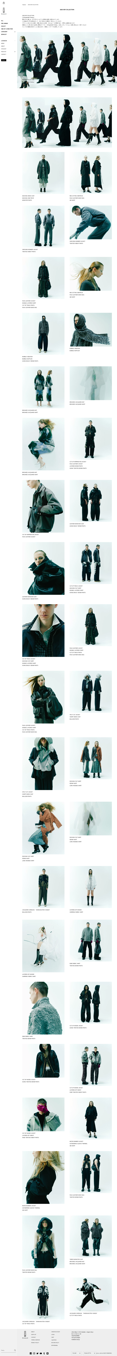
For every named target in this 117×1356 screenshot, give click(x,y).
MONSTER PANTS (27, 200)
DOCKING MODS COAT (28, 196)
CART (52, 1337)
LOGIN (52, 1334)
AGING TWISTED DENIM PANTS (78, 468)
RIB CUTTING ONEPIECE (76, 196)
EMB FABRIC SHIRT (75, 963)
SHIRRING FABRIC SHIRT (76, 912)
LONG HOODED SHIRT (76, 785)
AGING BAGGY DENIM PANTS (30, 361)
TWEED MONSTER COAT (76, 1259)
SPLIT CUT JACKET (75, 714)
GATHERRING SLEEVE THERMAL (78, 1143)
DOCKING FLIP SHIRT (75, 588)
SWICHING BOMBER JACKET (30, 249)
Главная (24, 4)
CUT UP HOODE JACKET (76, 1025)
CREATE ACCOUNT (55, 1331)
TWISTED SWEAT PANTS (29, 251)
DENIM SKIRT (73, 783)
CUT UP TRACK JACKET (76, 586)
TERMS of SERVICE (35, 1339)
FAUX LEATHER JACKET (28, 301)
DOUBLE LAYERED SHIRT (29, 303)
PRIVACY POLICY (35, 1342)
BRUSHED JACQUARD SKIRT (30, 412)
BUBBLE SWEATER (27, 356)
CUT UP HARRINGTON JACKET (78, 461)
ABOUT (33, 1331)
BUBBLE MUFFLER (27, 359)
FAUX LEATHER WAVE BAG (77, 198)
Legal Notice (54, 1339)
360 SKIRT (72, 200)
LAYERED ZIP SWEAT (75, 1090)
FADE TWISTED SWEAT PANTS (78, 1092)
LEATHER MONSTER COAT (77, 523)
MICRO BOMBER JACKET (76, 1141)
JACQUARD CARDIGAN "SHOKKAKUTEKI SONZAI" (36, 910)
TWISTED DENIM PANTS (76, 965)
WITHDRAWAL (54, 1345)
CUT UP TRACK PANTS (28, 305)
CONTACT (33, 1337)
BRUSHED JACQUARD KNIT (29, 410)
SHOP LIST (33, 1334)
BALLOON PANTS (74, 719)
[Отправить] (15, 1350)
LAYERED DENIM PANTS (76, 466)
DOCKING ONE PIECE (28, 198)
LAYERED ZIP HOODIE (76, 910)
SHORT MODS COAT (75, 717)
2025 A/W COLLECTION (33, 4)
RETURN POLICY (55, 1342)
